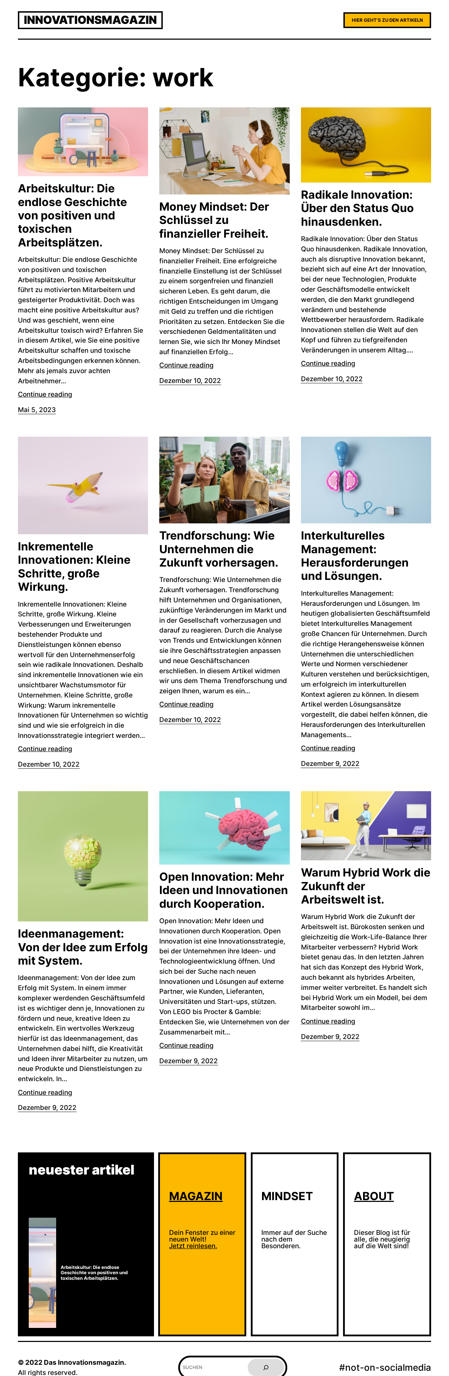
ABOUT (374, 1196)
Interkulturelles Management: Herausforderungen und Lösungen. (355, 556)
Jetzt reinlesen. (193, 1246)
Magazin (196, 1196)
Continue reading (45, 394)
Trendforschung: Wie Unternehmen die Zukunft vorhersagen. (219, 549)
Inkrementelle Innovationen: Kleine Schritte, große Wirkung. (74, 567)
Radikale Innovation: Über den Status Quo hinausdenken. (357, 208)
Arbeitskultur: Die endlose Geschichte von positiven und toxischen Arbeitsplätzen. (72, 215)
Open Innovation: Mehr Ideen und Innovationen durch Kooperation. (223, 890)
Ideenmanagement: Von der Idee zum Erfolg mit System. (83, 947)
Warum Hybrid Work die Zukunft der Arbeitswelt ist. (365, 886)
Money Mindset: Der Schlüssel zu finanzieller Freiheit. (214, 220)
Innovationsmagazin (90, 20)
